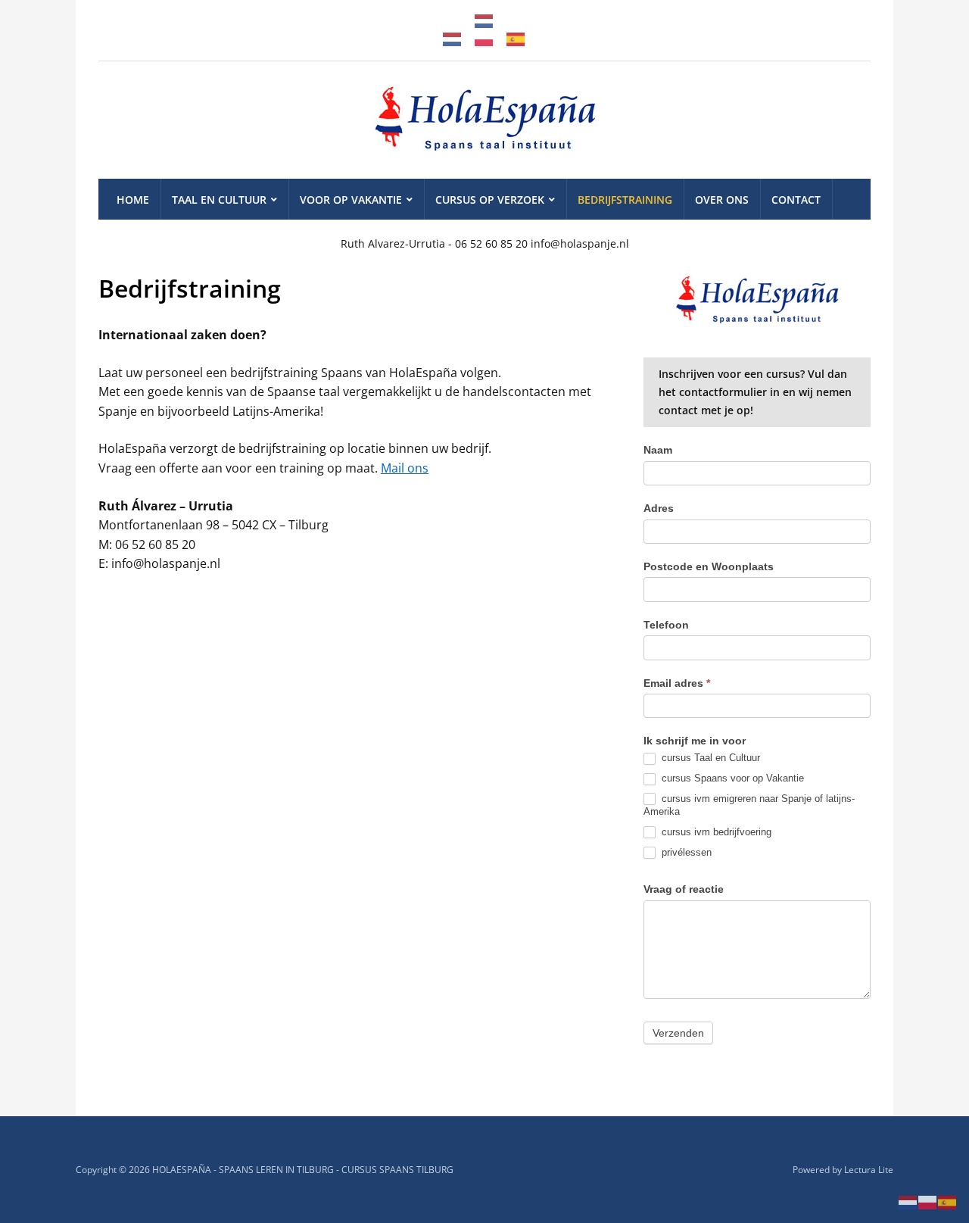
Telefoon (666, 625)
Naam (657, 450)
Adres (658, 508)
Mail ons (404, 468)
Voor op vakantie (351, 199)
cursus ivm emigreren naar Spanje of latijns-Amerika (749, 805)
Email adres (676, 683)
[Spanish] (516, 38)
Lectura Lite (868, 1169)
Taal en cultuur (219, 199)
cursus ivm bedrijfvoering (715, 832)
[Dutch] (484, 20)
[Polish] (484, 38)
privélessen (685, 852)
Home (133, 199)
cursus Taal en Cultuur (709, 757)
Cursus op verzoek (489, 199)
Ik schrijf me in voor (694, 741)
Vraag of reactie (683, 889)
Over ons (722, 199)
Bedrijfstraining (625, 199)
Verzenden (678, 1033)
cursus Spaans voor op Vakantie (731, 778)
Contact (796, 199)
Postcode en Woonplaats (708, 566)
